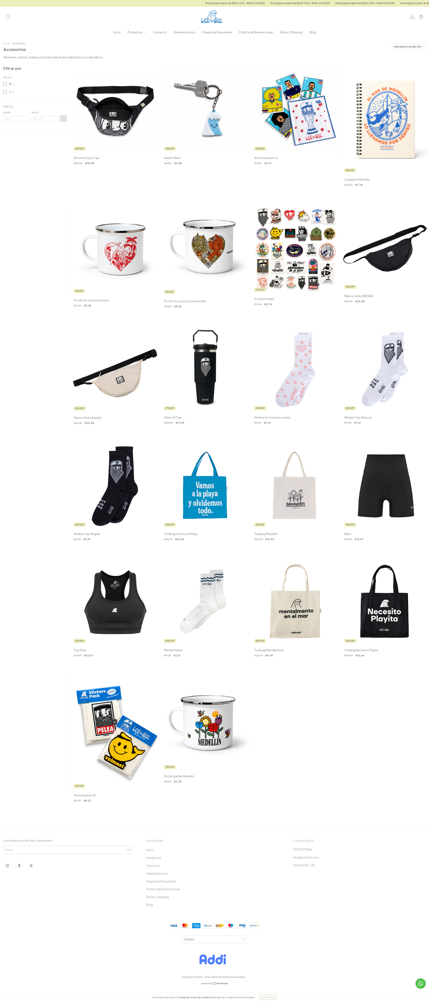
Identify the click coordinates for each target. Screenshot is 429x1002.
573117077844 (302, 849)
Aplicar (63, 118)
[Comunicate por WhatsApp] (421, 984)
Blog (312, 32)
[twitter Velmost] (31, 865)
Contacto (159, 32)
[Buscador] (8, 17)
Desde (7, 113)
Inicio (116, 32)
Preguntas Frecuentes (217, 32)
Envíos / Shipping (291, 32)
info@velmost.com (306, 857)
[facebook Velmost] (19, 865)
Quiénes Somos (184, 32)
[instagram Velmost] (7, 865)
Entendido (267, 997)
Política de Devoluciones (256, 32)
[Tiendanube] (215, 984)
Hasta (35, 113)
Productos (135, 32)
